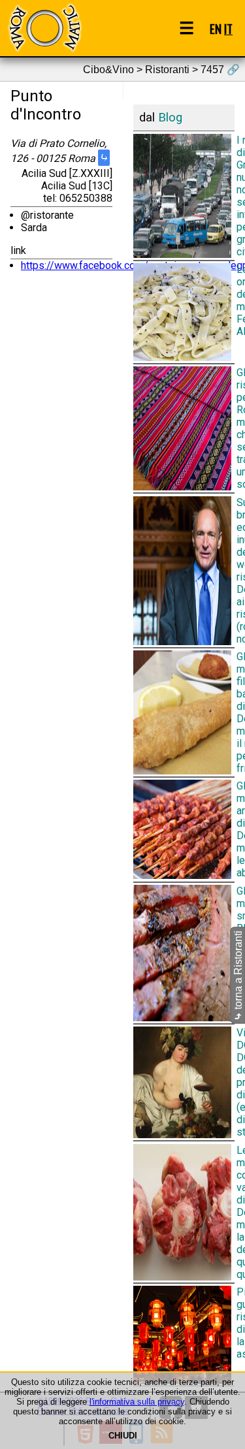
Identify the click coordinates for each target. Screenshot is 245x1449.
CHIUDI (122, 1436)
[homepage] (44, 28)
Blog (170, 117)
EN (215, 28)
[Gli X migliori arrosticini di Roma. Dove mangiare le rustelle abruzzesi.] (184, 829)
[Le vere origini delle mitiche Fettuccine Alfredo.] (184, 312)
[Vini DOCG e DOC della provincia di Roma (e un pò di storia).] (184, 1082)
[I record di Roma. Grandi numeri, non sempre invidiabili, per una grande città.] (184, 195)
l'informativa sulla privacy (137, 1402)
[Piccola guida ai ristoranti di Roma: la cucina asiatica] (184, 1334)
